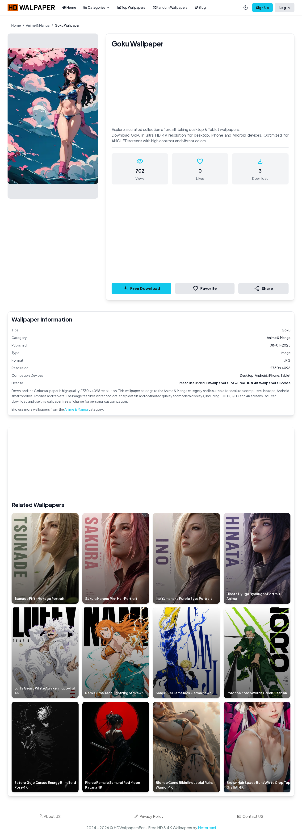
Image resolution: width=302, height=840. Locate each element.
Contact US (252, 816)
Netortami (207, 827)
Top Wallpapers (133, 7)
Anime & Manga (38, 25)
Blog (202, 7)
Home (71, 7)
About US (51, 816)
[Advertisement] (153, 464)
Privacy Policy (151, 816)
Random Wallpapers (171, 7)
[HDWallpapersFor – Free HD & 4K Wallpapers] (31, 7)
